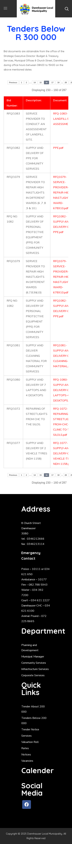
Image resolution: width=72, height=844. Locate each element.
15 (40, 82)
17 (52, 82)
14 (35, 82)
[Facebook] (26, 804)
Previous (13, 82)
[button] (66, 8)
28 (66, 82)
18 (58, 82)
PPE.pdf (58, 148)
